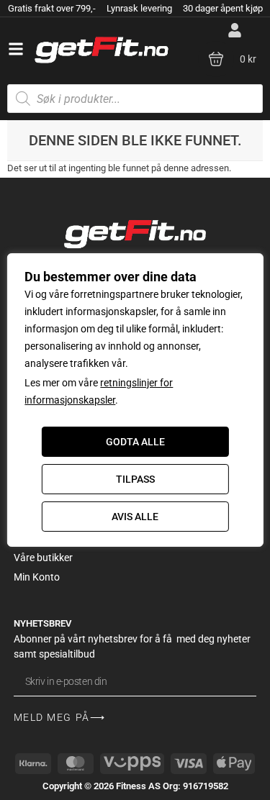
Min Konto (37, 577)
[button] (16, 49)
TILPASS (135, 479)
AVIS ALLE (135, 516)
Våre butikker (43, 557)
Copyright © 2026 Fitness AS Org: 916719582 (135, 786)
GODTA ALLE (135, 441)
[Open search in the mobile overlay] (135, 98)
